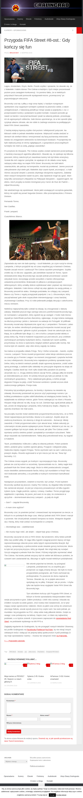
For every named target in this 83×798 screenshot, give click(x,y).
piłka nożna (32, 652)
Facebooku (31, 630)
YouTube (49, 630)
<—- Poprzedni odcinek (14, 641)
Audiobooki (49, 19)
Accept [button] (52, 795)
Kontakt (23, 24)
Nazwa (9, 715)
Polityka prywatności (37, 766)
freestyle (20, 652)
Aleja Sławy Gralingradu (65, 19)
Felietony (38, 19)
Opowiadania (9, 19)
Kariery (20, 19)
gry (26, 652)
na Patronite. (61, 636)
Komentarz (10, 701)
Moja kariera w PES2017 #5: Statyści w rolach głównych (14, 679)
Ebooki (28, 19)
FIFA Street (13, 652)
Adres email (45, 715)
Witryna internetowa (13, 723)
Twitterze (41, 630)
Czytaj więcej (61, 795)
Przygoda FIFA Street (52, 652)
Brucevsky (14, 53)
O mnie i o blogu (10, 24)
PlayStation (41, 652)
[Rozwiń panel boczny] (79, 30)
